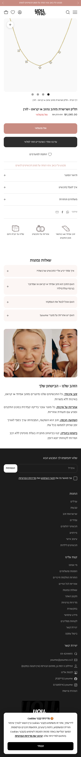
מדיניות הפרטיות (27, 478)
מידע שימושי (70, 615)
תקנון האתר (71, 596)
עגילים (73, 501)
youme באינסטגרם (63, 685)
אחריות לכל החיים (68, 584)
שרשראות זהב (70, 514)
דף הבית (73, 100)
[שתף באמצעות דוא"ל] (57, 212)
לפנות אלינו (67, 672)
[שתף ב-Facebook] (62, 212)
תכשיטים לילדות (68, 545)
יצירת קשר (71, 627)
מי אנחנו (73, 565)
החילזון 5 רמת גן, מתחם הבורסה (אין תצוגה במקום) (47, 666)
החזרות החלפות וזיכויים (65, 577)
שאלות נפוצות (70, 590)
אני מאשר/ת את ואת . (45, 478)
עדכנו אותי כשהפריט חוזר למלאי (40, 142)
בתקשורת (72, 609)
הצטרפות (10, 468)
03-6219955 (66, 653)
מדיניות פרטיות (69, 602)
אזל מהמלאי (40, 128)
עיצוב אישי (71, 539)
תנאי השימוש (48, 478)
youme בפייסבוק (64, 678)
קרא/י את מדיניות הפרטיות (29, 736)
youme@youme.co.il (61, 660)
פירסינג (73, 533)
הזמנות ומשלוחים (68, 571)
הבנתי (40, 746)
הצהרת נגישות (69, 691)
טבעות (73, 508)
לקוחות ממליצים (69, 621)
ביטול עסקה (71, 633)
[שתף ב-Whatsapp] (67, 212)
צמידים (73, 520)
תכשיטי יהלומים (69, 526)
